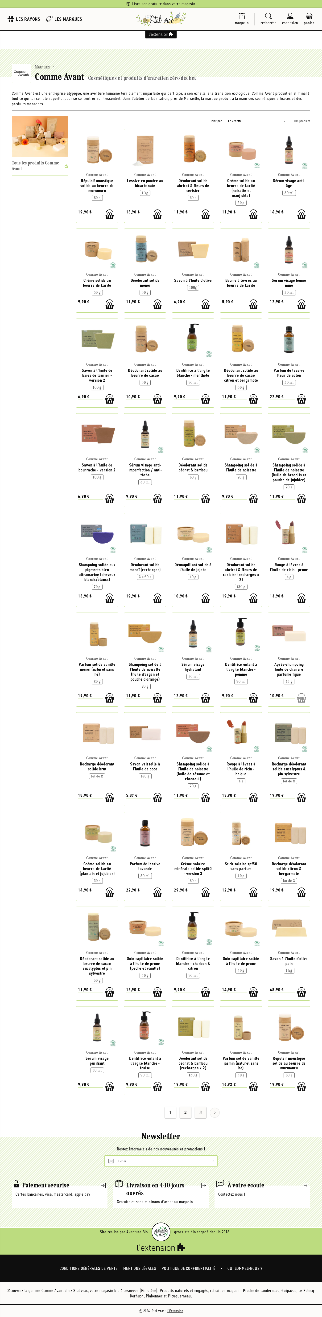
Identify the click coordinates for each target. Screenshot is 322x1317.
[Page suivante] (214, 1112)
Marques (42, 67)
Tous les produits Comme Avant (35, 166)
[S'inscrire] (208, 1161)
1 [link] (170, 1112)
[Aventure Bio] (161, 1232)
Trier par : (217, 121)
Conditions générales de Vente (89, 1268)
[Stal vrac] (161, 19)
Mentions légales (139, 1268)
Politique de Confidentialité (188, 1268)
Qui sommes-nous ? (244, 1268)
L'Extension (175, 1310)
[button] (268, 19)
